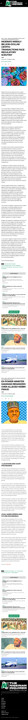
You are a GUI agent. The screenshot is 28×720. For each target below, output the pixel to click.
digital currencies (16, 265)
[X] (5, 64)
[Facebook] (2, 64)
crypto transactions (6, 265)
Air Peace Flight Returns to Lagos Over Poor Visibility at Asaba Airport (14, 295)
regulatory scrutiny (18, 267)
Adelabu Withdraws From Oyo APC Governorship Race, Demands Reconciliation (13, 303)
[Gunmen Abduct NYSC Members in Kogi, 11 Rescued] (14, 320)
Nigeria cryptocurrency (6, 267)
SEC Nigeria (3, 268)
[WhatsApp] (11, 64)
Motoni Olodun (7, 61)
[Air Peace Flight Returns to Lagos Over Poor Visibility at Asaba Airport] (14, 359)
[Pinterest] (8, 64)
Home (2, 38)
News (6, 38)
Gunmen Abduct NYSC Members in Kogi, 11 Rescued (12, 277)
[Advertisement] (14, 22)
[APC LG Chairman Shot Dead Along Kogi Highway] (14, 339)
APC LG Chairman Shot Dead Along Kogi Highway (12, 287)
